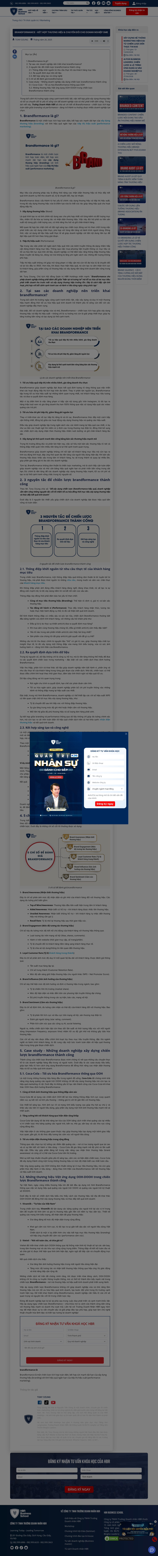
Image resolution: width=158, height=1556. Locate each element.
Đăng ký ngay (105, 803)
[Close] (126, 733)
